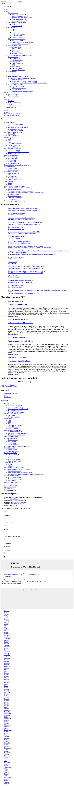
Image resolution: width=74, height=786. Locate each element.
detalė (16, 316)
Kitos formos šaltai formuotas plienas (22, 42)
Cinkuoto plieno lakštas (18, 70)
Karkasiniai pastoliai (17, 60)
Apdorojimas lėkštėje (18, 68)
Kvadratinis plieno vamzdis (15, 215)
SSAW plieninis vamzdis (19, 19)
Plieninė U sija (16, 52)
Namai (6, 9)
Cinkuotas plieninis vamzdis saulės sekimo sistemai (22, 210)
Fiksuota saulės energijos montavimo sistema (24, 81)
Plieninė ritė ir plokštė (14, 62)
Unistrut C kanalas (17, 37)
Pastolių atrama (16, 58)
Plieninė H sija (16, 50)
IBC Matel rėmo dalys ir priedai (17, 22)
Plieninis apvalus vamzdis (19, 14)
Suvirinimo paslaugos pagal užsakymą (19, 243)
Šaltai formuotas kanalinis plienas (20, 341)
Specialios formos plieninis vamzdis (22, 17)
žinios (6, 92)
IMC (13, 31)
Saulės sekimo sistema (18, 79)
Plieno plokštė (16, 66)
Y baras (14, 75)
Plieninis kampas (16, 48)
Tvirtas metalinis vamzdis (15, 259)
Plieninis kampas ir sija (14, 47)
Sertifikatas (11, 101)
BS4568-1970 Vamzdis (18, 34)
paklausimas (11, 316)
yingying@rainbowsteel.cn (18, 500)
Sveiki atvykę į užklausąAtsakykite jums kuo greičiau (9, 385)
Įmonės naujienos (13, 94)
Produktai (7, 11)
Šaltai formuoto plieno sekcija (16, 39)
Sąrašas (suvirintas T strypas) (16, 229)
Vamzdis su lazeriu (13, 277)
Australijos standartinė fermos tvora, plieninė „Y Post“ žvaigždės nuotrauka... (30, 247)
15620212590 (14, 499)
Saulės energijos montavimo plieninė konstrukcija (22, 78)
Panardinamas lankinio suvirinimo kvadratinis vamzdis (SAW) (25, 268)
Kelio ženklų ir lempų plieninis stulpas (22, 91)
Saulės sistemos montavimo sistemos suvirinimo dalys (23, 233)
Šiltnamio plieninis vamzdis (19, 21)
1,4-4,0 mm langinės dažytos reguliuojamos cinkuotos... (24, 293)
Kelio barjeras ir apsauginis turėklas (18, 76)
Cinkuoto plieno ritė (17, 63)
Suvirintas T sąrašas (17, 53)
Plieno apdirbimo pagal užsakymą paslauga (20, 55)
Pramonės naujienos (13, 96)
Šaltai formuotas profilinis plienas (20, 323)
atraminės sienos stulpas (14, 45)
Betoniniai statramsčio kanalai (20, 44)
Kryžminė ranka (16, 89)
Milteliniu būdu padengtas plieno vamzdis (20, 282)
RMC (13, 32)
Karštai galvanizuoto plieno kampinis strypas (20, 219)
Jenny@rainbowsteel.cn (17, 503)
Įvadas (10, 104)
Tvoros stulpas (12, 71)
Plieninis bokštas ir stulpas (15, 84)
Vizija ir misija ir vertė (14, 106)
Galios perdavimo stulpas (19, 88)
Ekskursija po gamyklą (14, 102)
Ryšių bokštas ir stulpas (18, 86)
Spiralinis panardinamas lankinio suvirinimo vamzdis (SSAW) (25, 273)
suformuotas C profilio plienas (19, 361)
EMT (13, 29)
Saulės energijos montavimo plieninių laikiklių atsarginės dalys (29, 83)
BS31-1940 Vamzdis (17, 35)
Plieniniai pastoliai (13, 57)
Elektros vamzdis (13, 27)
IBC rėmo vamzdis (17, 26)
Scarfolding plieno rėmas (15, 287)
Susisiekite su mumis (10, 107)
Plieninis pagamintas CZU (19, 40)
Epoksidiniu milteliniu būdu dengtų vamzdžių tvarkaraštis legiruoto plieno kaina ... (31, 254)
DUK (6, 97)
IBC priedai (15, 24)
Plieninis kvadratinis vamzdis (20, 16)
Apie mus (7, 99)
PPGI (13, 65)
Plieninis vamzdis (13, 13)
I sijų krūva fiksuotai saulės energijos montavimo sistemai (24, 224)
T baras (14, 73)
